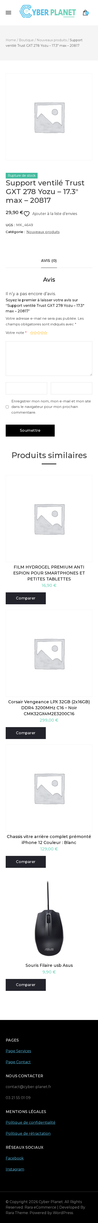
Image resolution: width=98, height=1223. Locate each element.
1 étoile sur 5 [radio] (31, 333)
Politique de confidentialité (30, 1122)
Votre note (16, 332)
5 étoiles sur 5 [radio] (45, 333)
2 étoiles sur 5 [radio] (35, 333)
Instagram (15, 1169)
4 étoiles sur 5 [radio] (41, 333)
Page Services (18, 1051)
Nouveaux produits (42, 232)
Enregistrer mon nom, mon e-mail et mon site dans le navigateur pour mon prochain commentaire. (51, 407)
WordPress (63, 1213)
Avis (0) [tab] (49, 260)
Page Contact (18, 1062)
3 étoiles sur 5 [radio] (38, 333)
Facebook (15, 1158)
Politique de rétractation (28, 1133)
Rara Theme (17, 1213)
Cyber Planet (51, 1202)
